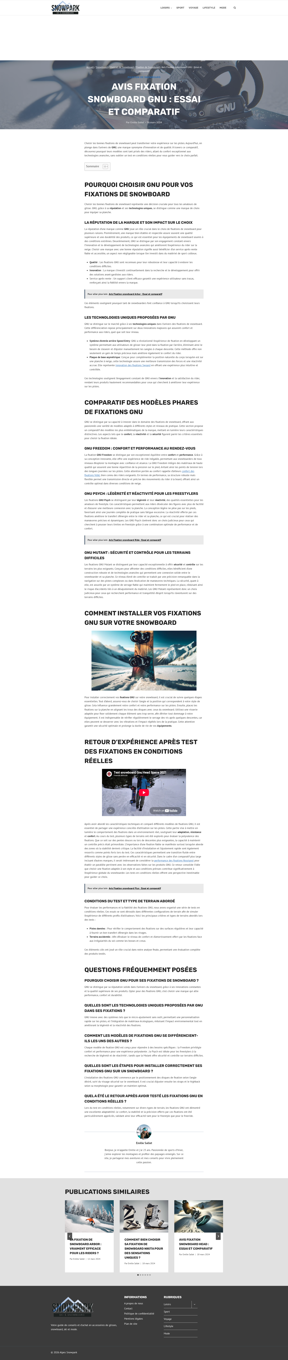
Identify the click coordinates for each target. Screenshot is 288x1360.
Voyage (193, 7)
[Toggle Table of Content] (103, 166)
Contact (128, 1308)
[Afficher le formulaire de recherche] (234, 7)
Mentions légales (133, 1318)
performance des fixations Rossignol (174, 860)
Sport (180, 7)
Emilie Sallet (137, 122)
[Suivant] (218, 1236)
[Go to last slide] (69, 1236)
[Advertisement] (144, 38)
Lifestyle (209, 7)
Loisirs (167, 1304)
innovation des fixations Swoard (133, 365)
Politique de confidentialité (139, 1313)
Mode (223, 7)
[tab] (138, 1275)
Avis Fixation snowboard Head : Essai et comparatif (196, 1244)
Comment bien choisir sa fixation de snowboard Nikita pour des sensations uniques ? (143, 1248)
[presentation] (89, 1216)
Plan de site (130, 1323)
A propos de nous (133, 1303)
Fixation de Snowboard (144, 77)
